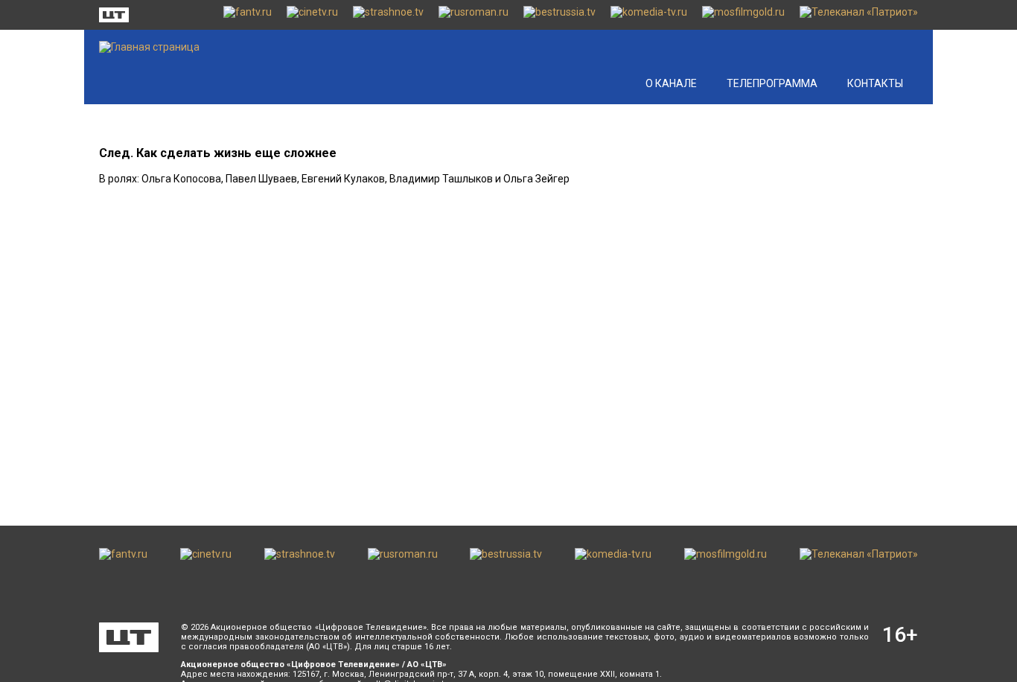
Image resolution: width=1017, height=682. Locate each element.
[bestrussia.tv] (559, 15)
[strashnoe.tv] (388, 15)
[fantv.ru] (247, 15)
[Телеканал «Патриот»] (859, 15)
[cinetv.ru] (312, 15)
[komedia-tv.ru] (648, 15)
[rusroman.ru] (473, 15)
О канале (671, 83)
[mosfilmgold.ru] (743, 15)
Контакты (875, 83)
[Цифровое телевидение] (129, 637)
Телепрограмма (772, 83)
